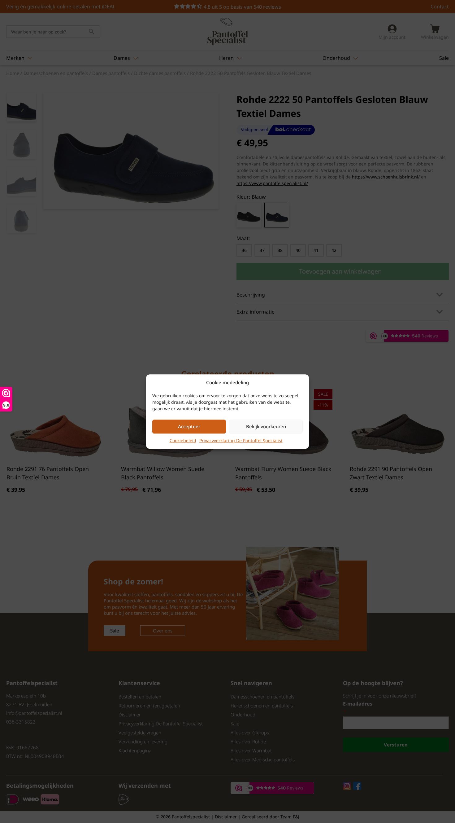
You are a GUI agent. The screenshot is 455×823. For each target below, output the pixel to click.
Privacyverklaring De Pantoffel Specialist (241, 440)
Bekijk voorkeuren (266, 426)
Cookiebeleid (183, 440)
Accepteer (189, 426)
